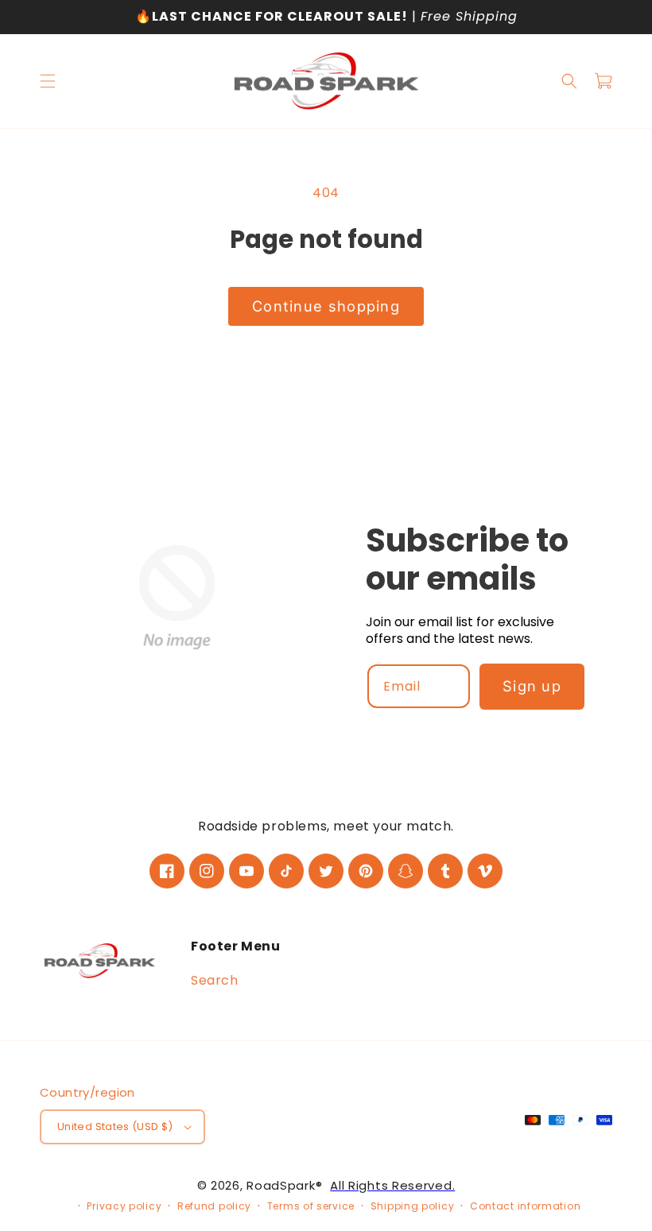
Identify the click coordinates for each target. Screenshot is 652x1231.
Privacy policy (124, 1206)
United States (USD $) (115, 1127)
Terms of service (311, 1206)
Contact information (525, 1206)
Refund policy (214, 1206)
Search (215, 981)
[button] (47, 81)
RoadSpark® (284, 1185)
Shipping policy (413, 1206)
